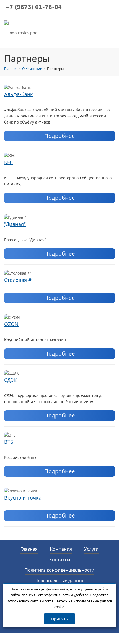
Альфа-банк (18, 94)
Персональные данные (60, 580)
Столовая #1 (19, 280)
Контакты (59, 559)
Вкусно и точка (23, 497)
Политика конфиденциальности (59, 570)
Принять (59, 618)
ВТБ (8, 441)
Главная (10, 68)
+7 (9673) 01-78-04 (33, 7)
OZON (11, 324)
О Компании (32, 68)
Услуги (91, 549)
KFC (8, 162)
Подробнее (59, 136)
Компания (61, 549)
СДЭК (10, 380)
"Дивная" (15, 224)
